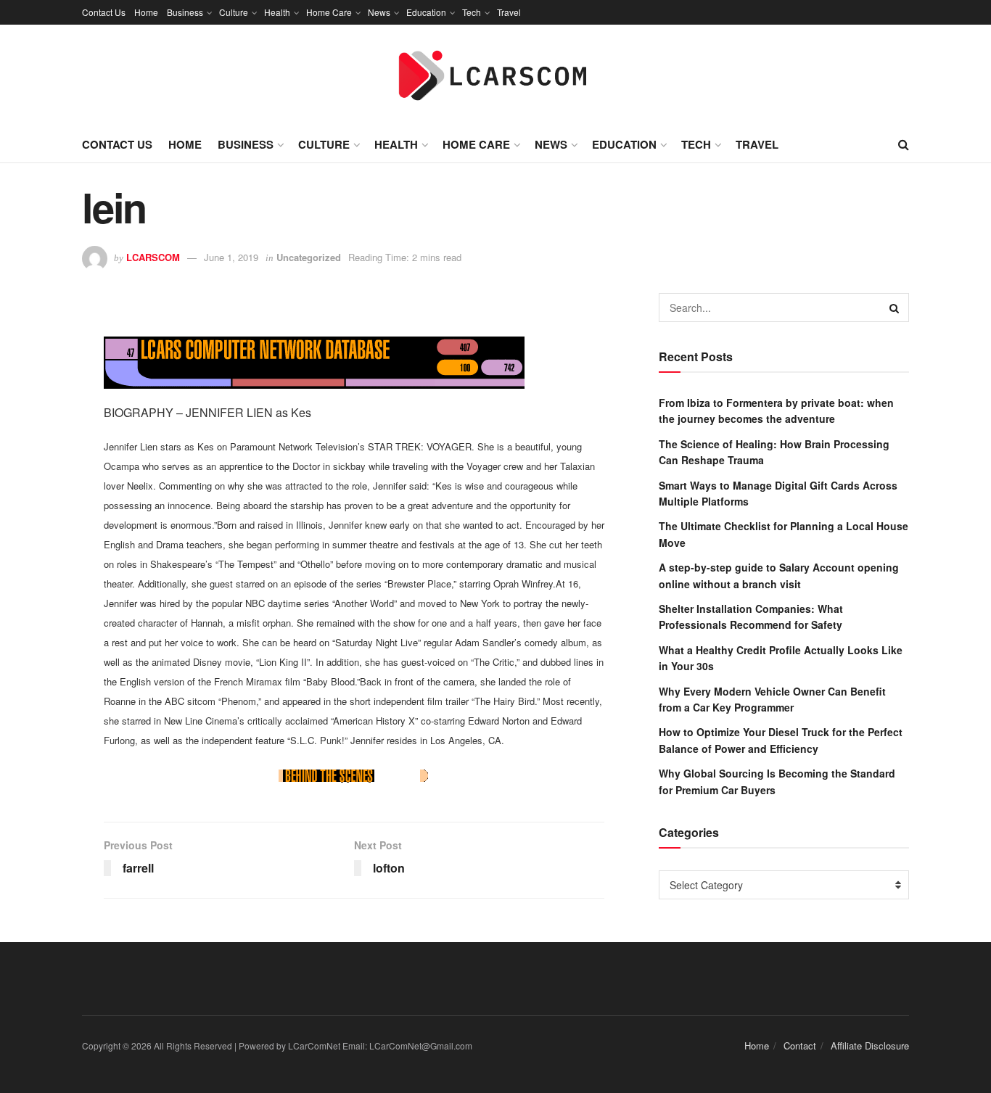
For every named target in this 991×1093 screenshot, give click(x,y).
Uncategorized (308, 257)
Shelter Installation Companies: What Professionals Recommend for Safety (751, 616)
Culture (233, 12)
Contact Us (104, 12)
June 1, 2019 (231, 257)
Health (277, 12)
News (379, 12)
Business (185, 12)
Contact (800, 1045)
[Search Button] (894, 307)
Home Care (329, 12)
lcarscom (153, 257)
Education (426, 12)
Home (146, 12)
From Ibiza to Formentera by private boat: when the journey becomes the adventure (776, 410)
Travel (509, 12)
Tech (471, 12)
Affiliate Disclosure (870, 1045)
